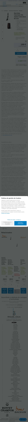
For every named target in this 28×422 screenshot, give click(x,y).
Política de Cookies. (5, 213)
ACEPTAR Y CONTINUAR (20, 223)
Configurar (18, 219)
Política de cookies (11, 219)
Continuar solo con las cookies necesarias (7, 223)
